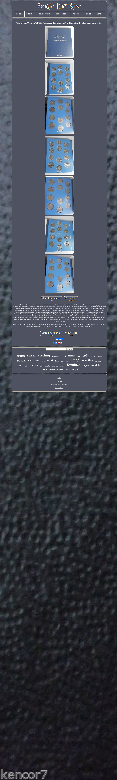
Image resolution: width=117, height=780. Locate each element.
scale (36, 361)
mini (64, 356)
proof (75, 360)
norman (62, 366)
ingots (86, 365)
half (26, 366)
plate (62, 361)
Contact (59, 381)
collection (87, 360)
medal (34, 365)
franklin (74, 364)
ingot (75, 369)
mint (72, 355)
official (60, 369)
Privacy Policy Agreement (59, 384)
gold (50, 360)
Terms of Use (59, 388)
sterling (44, 355)
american (55, 366)
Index (59, 378)
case (67, 361)
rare (30, 360)
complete (56, 356)
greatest (100, 356)
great (93, 356)
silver (31, 355)
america (68, 369)
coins (43, 368)
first (79, 356)
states (43, 361)
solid (20, 366)
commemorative (45, 366)
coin (85, 355)
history (52, 369)
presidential (98, 361)
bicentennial (21, 361)
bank (57, 361)
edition (21, 355)
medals (95, 365)
